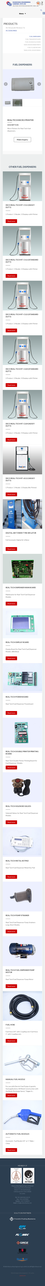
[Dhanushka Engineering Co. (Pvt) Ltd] (22, 4)
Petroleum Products (15, 28)
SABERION (22, 1275)
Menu (21, 13)
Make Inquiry (22, 139)
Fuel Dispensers (35, 36)
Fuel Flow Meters (34, 47)
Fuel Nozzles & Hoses (33, 42)
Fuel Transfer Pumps (33, 39)
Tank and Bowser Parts (32, 45)
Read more (11, 221)
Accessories (11, 31)
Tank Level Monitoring (32, 50)
